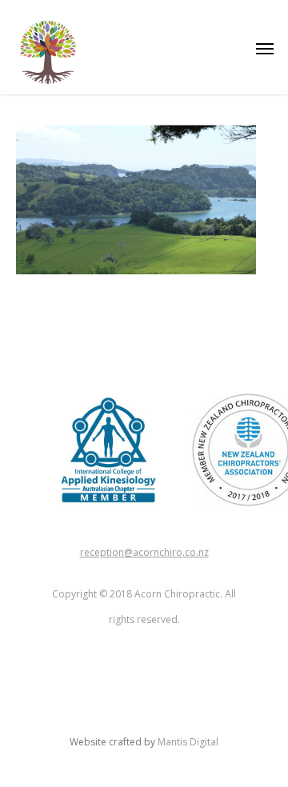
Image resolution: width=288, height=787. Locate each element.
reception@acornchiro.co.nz (144, 552)
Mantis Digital (188, 742)
